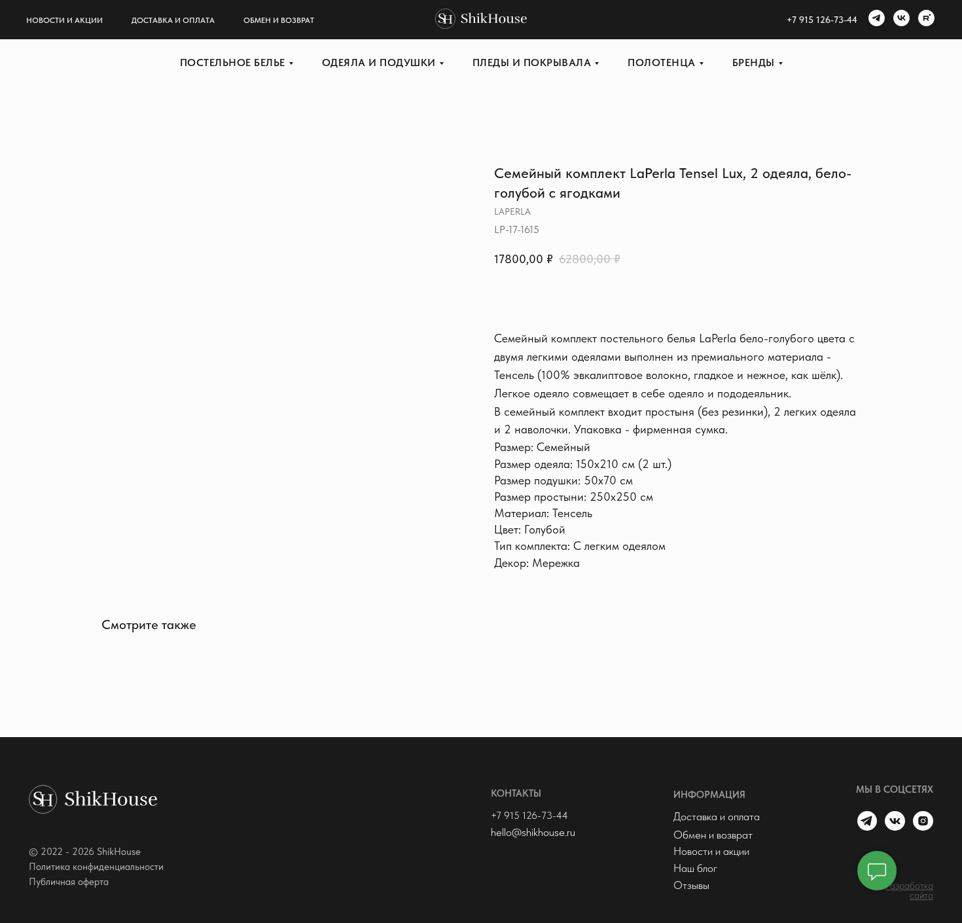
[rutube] (925, 19)
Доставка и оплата (173, 20)
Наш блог (695, 868)
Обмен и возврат (278, 20)
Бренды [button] (753, 62)
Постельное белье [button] (232, 62)
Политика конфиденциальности (96, 867)
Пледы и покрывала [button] (532, 62)
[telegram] (875, 19)
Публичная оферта (69, 882)
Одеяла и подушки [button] (379, 62)
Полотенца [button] (662, 62)
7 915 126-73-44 (824, 19)
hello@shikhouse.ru (533, 832)
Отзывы (691, 885)
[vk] (900, 19)
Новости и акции (64, 20)
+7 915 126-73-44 (529, 816)
